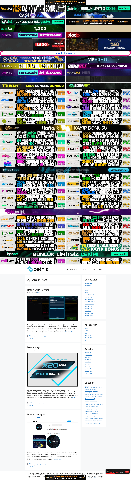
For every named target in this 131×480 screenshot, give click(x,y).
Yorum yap (31, 338)
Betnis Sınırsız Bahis (41, 464)
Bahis (86, 328)
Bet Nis (92, 387)
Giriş (30, 335)
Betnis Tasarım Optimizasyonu (97, 418)
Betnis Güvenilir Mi (90, 315)
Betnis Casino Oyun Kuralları (89, 396)
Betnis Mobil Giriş (89, 304)
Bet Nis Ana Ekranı (93, 389)
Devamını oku (69, 331)
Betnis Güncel (87, 401)
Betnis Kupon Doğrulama (95, 406)
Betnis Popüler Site (94, 411)
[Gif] (65, 128)
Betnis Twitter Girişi (88, 421)
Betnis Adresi (88, 283)
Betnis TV (94, 420)
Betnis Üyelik (88, 308)
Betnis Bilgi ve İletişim (88, 391)
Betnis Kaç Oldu (89, 313)
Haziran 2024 (88, 373)
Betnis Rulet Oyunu (88, 413)
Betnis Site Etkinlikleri (40, 403)
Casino (30, 402)
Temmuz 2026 (89, 352)
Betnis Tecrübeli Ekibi (88, 420)
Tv (85, 340)
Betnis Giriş (84, 269)
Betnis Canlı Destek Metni (34, 336)
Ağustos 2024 (88, 369)
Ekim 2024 (87, 364)
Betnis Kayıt (88, 311)
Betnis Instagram (36, 414)
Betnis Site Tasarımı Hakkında (90, 416)
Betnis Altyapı (35, 347)
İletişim (100, 269)
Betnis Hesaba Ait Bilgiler (96, 402)
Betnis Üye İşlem (93, 423)
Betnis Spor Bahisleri (99, 416)
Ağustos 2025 (88, 355)
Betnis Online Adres (94, 409)
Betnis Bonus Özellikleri (89, 392)
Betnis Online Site (88, 411)
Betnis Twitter (99, 420)
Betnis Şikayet (92, 269)
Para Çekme (88, 335)
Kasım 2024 (88, 362)
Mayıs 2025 (88, 357)
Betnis (66, 269)
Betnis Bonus (88, 306)
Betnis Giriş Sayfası (38, 289)
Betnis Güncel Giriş (93, 401)
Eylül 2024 (87, 366)
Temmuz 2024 (89, 371)
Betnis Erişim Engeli (98, 396)
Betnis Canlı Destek (90, 301)
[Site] (32, 92)
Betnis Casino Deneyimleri (98, 394)
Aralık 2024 (88, 359)
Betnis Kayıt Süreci (99, 404)
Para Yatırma (88, 337)
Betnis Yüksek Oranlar (96, 421)
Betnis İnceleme (74, 269)
